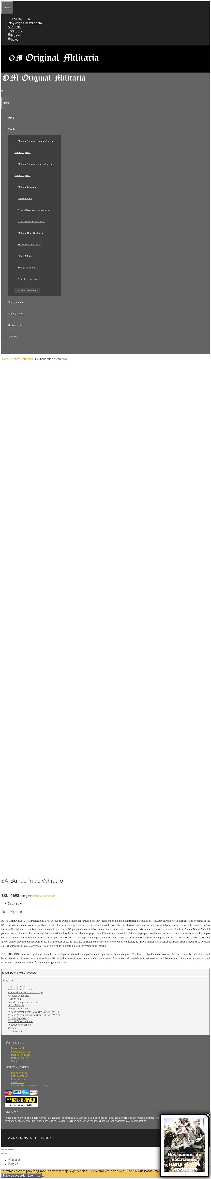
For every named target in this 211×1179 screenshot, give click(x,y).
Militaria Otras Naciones (30, 233)
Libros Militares (26, 256)
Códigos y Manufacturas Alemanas (29, 1085)
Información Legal (20, 1051)
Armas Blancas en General (31, 221)
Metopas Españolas (28, 267)
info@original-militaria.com (25, 23)
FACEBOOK (15, 31)
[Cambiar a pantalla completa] (6, 1149)
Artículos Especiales (28, 279)
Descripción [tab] (15, 903)
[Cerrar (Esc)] (12, 1149)
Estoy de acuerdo (14, 1175)
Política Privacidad (20, 1055)
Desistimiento (15, 325)
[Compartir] (9, 1149)
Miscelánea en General (29, 244)
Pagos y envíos (16, 313)
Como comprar (16, 302)
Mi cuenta (14, 27)
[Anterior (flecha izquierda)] (2, 1153)
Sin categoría (15, 1031)
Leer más (34, 1175)
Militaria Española (27, 187)
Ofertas (12, 1028)
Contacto (12, 336)
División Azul (25, 198)
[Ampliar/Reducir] (2, 1149)
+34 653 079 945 (19, 19)
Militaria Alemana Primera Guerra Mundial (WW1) (33, 1012)
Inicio (11, 117)
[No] (43, 1176)
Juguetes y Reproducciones (22, 1002)
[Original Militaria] (44, 83)
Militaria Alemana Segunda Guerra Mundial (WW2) (34, 1015)
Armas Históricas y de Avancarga (35, 210)
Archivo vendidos (27, 290)
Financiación (18, 1079)
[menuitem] (14, 35)
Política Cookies (19, 1058)
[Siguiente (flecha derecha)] (6, 1153)
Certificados (17, 1082)
